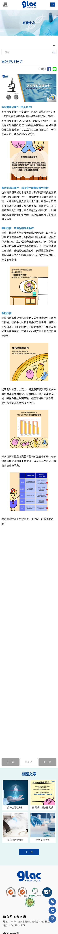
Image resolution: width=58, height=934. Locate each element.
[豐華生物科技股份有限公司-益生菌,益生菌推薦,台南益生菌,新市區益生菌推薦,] (29, 5)
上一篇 (11, 762)
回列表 (29, 762)
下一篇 (47, 762)
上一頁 (29, 852)
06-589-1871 (18, 925)
